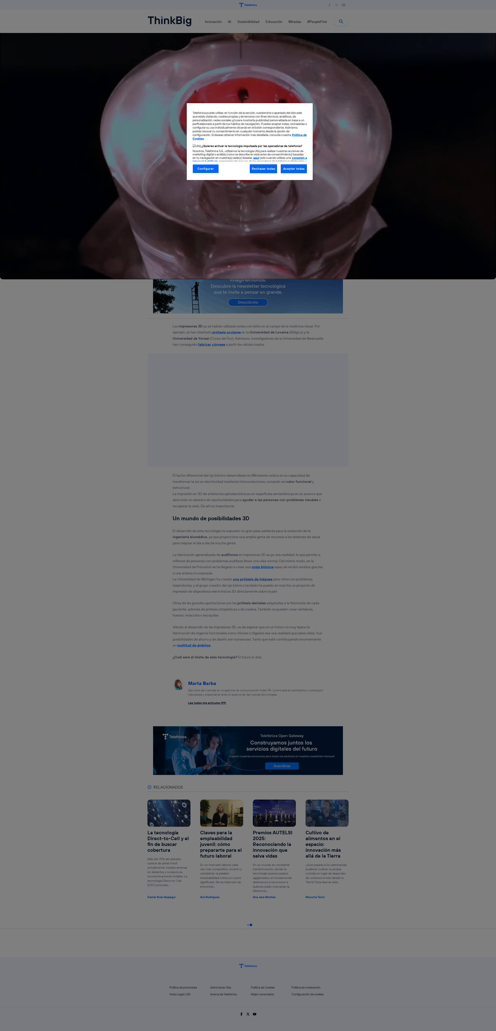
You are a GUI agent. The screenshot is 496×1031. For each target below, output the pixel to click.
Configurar (205, 169)
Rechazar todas (263, 169)
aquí (256, 158)
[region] (250, 141)
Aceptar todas (294, 169)
